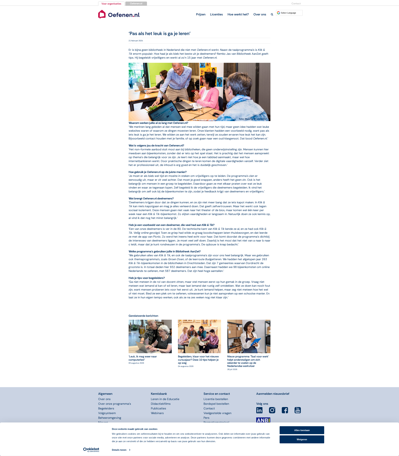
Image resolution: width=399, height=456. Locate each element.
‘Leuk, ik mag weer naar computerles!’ (143, 358)
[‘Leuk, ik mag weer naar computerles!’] (150, 321)
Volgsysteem (107, 413)
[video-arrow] (118, 10)
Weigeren (302, 439)
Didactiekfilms (161, 404)
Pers (206, 418)
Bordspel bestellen (216, 404)
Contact (296, 3)
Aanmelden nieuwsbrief (272, 394)
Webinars (157, 413)
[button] (272, 14)
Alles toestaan (302, 430)
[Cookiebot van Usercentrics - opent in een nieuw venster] (91, 450)
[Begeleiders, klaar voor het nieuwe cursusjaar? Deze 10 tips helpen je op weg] (199, 321)
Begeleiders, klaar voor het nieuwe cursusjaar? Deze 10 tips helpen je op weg (198, 360)
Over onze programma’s (114, 404)
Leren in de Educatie (165, 399)
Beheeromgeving (109, 418)
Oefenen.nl (136, 3)
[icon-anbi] (263, 418)
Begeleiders (106, 408)
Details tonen (119, 450)
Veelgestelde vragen (217, 413)
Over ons (104, 399)
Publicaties (158, 408)
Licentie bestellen (216, 399)
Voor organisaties (111, 3)
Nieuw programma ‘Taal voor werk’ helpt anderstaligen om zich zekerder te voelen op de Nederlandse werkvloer (248, 361)
